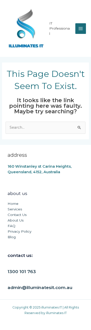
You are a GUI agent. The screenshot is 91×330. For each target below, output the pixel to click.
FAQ (11, 226)
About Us (16, 220)
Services (15, 209)
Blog (12, 237)
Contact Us (17, 215)
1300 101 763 (22, 271)
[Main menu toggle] (80, 28)
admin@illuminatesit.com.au (40, 287)
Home (13, 204)
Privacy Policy (19, 231)
